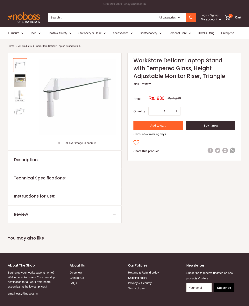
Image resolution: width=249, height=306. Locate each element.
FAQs (73, 283)
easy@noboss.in (27, 293)
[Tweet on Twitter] (217, 150)
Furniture (13, 33)
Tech (33, 33)
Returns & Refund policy (143, 272)
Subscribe (224, 287)
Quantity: (139, 111)
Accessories (121, 33)
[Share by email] (225, 150)
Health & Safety (57, 33)
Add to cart (158, 125)
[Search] (191, 17)
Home (11, 46)
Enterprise (227, 33)
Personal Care (177, 33)
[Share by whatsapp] (232, 151)
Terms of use (136, 288)
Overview (76, 272)
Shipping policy (137, 277)
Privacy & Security (140, 283)
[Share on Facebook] (210, 150)
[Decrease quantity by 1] (153, 111)
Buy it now (210, 125)
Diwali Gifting (206, 33)
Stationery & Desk (90, 33)
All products (25, 46)
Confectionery (148, 33)
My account (209, 19)
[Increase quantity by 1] (176, 111)
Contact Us (77, 277)
